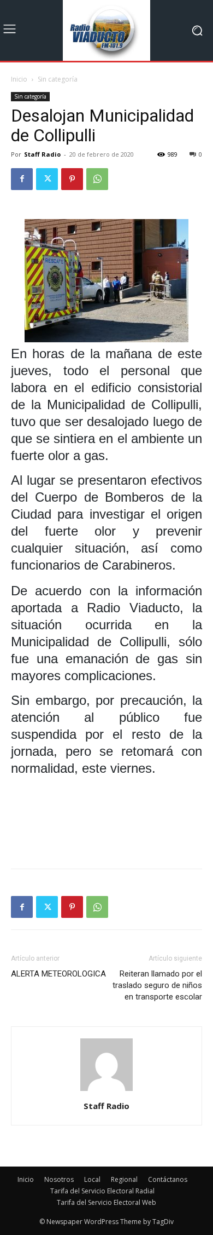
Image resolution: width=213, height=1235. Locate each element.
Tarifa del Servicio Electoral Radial (102, 1191)
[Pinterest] (72, 179)
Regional (124, 1179)
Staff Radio (42, 154)
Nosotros (59, 1179)
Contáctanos (167, 1179)
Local (92, 1179)
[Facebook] (22, 179)
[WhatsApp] (97, 179)
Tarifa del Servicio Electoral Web (106, 1202)
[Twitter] (47, 179)
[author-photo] (106, 1090)
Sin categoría (58, 79)
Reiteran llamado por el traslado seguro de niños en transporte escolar (157, 985)
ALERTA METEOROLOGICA (58, 974)
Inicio (19, 79)
